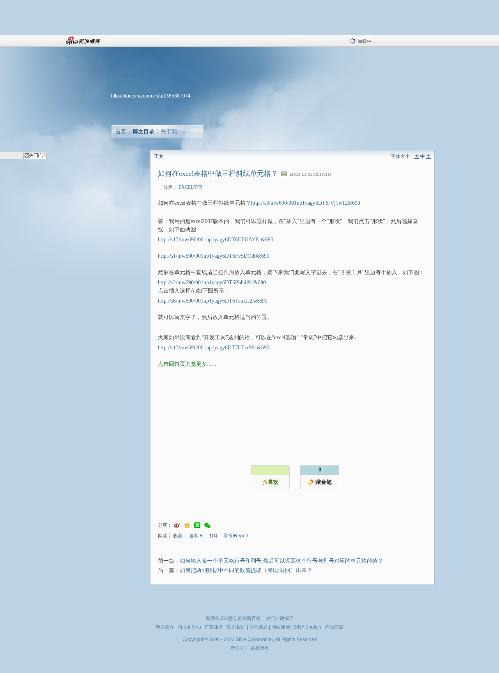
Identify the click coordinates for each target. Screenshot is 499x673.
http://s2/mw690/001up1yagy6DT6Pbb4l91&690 (212, 282)
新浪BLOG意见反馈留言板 (233, 618)
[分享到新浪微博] (177, 525)
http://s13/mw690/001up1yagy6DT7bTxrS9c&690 (213, 348)
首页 (120, 131)
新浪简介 (165, 627)
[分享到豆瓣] (197, 525)
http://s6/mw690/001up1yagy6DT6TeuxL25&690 (212, 301)
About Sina (189, 627)
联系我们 (236, 627)
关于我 (169, 131)
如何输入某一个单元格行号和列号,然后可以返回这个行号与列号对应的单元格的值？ (281, 561)
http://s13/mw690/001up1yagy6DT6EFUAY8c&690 (215, 240)
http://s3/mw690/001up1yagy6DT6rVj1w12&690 (305, 203)
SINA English (307, 627)
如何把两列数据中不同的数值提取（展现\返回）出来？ (246, 570)
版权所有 (259, 648)
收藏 (177, 535)
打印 (214, 535)
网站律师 (280, 627)
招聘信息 (258, 627)
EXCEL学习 (191, 187)
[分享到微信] (207, 525)
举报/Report (235, 535)
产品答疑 (334, 627)
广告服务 (214, 627)
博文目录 (143, 131)
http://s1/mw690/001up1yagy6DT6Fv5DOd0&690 (213, 256)
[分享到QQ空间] (187, 525)
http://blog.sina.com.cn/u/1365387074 (151, 96)
